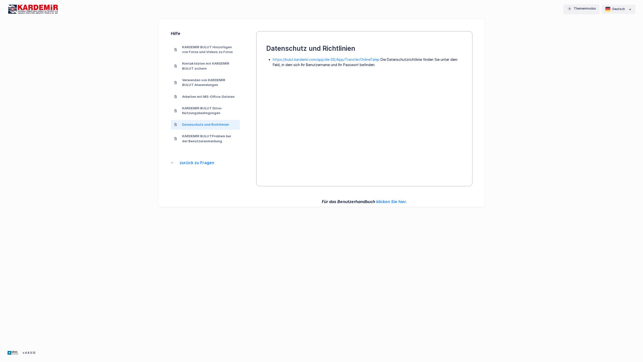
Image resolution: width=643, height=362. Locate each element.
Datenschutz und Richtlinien (205, 124)
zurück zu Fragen (197, 162)
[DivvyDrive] (35, 9)
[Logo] (13, 352)
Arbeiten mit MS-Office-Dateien (208, 97)
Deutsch (619, 9)
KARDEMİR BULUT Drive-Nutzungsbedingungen (202, 110)
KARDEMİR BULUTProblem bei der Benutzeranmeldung (206, 138)
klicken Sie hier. (391, 201)
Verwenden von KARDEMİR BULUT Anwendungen (203, 82)
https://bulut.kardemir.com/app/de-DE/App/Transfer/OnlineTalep (326, 59)
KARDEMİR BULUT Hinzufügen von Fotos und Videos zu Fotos (207, 49)
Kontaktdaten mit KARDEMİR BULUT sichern (205, 65)
